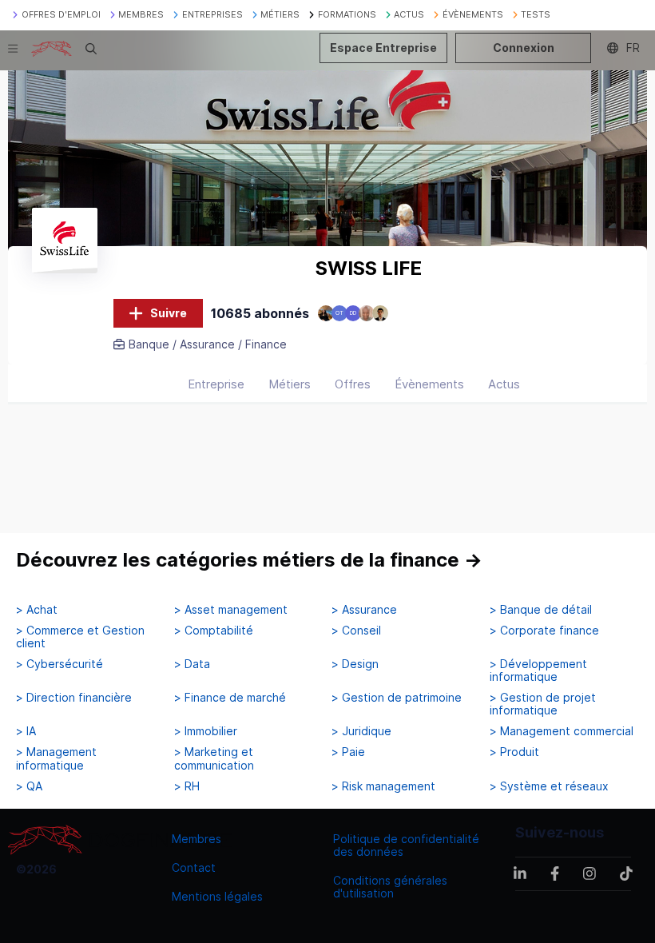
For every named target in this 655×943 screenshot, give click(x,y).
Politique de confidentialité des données (406, 845)
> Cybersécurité (59, 664)
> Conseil (356, 630)
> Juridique (361, 731)
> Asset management (231, 609)
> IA (26, 731)
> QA (29, 786)
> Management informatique (56, 758)
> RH (187, 786)
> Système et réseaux (549, 786)
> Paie (348, 752)
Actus (504, 384)
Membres (196, 839)
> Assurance (364, 609)
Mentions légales (217, 896)
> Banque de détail (541, 609)
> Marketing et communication (214, 758)
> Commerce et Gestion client (80, 637)
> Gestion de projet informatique (543, 704)
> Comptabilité (213, 630)
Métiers (289, 384)
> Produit (514, 752)
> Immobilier (205, 731)
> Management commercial (561, 731)
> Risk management (383, 786)
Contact (194, 867)
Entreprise (216, 384)
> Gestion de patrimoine (396, 697)
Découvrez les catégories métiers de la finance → (249, 559)
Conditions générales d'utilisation (390, 886)
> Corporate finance (544, 630)
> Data (192, 664)
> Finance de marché (230, 697)
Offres (353, 384)
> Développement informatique (538, 670)
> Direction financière (74, 697)
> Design (355, 664)
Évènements (429, 384)
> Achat (37, 609)
